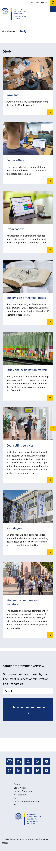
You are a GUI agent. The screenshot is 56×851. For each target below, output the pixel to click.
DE (46, 2)
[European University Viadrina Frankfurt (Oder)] (15, 14)
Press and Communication (27, 801)
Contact (17, 784)
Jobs (16, 798)
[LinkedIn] (18, 770)
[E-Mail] (28, 761)
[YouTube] (46, 770)
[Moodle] (18, 761)
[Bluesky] (37, 770)
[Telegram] (46, 761)
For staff (35, 2)
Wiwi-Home (8, 31)
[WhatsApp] (37, 761)
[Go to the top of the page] (15, 805)
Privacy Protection (23, 791)
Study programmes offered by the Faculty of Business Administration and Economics (25, 679)
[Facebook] (28, 770)
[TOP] (53, 428)
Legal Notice (20, 787)
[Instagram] (9, 770)
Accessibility (20, 794)
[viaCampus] (9, 761)
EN (42, 2)
